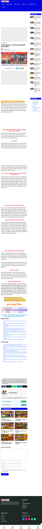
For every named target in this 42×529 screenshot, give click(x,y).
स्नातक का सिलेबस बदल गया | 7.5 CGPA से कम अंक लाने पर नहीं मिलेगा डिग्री (37, 23)
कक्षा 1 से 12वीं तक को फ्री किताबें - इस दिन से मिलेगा (17, 379)
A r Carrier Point (21, 378)
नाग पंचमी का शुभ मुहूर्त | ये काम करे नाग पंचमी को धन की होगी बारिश (37, 73)
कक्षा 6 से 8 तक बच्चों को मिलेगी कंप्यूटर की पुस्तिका (13, 380)
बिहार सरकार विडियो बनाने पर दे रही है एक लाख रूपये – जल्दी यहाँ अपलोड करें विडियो (37, 17)
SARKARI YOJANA (31, 4)
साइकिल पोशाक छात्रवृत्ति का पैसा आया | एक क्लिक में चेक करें (12, 345)
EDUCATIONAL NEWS (26, 503)
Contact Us (3, 516)
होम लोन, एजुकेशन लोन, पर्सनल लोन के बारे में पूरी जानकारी (37, 68)
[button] (39, 9)
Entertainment (24, 505)
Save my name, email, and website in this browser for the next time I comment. (14, 471)
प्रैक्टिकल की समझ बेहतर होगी (7, 381)
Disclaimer (3, 518)
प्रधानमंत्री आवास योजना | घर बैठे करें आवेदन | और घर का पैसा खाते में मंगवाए (37, 49)
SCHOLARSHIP (17, 4)
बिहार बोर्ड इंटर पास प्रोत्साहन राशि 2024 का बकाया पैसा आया (13, 361)
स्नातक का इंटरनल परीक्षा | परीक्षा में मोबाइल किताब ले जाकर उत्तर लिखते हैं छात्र (37, 33)
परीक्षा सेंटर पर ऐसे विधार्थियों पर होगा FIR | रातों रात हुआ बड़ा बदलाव (13, 339)
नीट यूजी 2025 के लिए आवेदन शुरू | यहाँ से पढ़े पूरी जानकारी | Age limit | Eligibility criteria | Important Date (14, 315)
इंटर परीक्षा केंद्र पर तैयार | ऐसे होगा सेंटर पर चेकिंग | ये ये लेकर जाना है (14, 330)
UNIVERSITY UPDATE (37, 110)
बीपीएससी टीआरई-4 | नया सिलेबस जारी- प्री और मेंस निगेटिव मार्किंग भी (37, 64)
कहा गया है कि (20, 380)
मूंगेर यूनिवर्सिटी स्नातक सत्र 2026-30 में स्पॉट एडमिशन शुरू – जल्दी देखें (37, 78)
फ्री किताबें (11, 381)
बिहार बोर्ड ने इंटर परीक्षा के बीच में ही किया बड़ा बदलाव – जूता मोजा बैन (14, 328)
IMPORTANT (35, 103)
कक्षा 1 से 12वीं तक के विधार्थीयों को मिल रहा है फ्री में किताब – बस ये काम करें (15, 344)
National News (24, 506)
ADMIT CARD (35, 101)
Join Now (23, 401)
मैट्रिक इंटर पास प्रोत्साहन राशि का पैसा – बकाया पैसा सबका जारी (13, 355)
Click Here (29, 515)
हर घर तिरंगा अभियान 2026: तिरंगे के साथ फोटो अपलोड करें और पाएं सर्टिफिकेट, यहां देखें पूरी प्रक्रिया (37, 83)
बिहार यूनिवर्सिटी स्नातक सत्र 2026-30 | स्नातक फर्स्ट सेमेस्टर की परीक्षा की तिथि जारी (37, 54)
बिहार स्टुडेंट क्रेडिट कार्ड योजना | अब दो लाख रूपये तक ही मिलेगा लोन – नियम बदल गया (37, 44)
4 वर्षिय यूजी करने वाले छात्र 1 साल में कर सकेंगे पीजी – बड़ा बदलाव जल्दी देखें (37, 39)
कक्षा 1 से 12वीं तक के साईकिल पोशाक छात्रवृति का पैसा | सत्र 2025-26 (14, 351)
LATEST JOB (24, 4)
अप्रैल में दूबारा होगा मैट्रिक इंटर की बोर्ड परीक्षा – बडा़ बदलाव (12, 329)
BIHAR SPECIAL (9, 4)
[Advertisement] (14, 19)
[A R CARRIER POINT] (5, 1)
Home (3, 4)
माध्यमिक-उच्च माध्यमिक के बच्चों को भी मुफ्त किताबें (17, 381)
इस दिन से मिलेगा (9, 379)
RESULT (3, 7)
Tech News (24, 508)
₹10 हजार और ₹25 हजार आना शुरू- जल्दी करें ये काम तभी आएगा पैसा (37, 59)
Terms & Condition (4, 521)
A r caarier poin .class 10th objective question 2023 (10, 378)
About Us (2, 515)
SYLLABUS (35, 109)
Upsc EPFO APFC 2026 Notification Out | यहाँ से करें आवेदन (37, 28)
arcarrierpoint (7, 49)
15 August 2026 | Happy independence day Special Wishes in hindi (37, 90)
